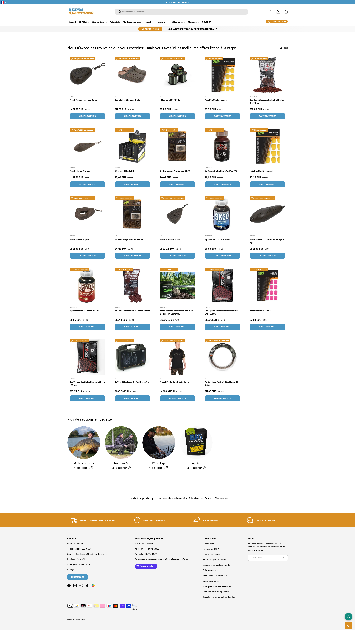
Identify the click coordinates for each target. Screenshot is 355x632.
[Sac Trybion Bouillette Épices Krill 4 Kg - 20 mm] (87, 357)
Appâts (196, 463)
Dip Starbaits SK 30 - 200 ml (217, 239)
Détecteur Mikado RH (124, 171)
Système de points (211, 581)
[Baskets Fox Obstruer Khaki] (132, 75)
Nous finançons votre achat (215, 575)
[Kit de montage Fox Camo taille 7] (132, 214)
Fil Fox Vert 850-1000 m (170, 100)
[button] (286, 12)
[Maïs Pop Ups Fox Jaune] (222, 75)
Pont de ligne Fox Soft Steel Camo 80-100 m (222, 383)
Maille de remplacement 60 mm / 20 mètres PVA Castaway (176, 312)
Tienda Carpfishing (79, 619)
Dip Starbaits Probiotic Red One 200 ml (222, 171)
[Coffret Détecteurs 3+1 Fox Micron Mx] (132, 357)
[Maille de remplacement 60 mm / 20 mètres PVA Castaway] (177, 285)
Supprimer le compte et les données (219, 597)
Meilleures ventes (83, 463)
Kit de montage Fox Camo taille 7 (129, 239)
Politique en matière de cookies (217, 586)
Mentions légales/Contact (214, 559)
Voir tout (284, 47)
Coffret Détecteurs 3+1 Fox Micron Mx (132, 382)
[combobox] (181, 12)
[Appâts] (196, 442)
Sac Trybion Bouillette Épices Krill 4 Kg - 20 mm (87, 383)
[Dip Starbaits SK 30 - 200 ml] (222, 214)
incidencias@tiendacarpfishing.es (91, 554)
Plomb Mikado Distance (80, 171)
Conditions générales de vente (216, 565)
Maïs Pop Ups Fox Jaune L (261, 171)
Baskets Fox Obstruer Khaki (127, 100)
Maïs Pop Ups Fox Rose (260, 310)
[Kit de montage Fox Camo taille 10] (177, 146)
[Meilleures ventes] (83, 442)
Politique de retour (211, 570)
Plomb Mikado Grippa (79, 239)
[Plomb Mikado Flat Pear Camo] (87, 75)
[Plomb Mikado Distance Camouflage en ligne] (267, 214)
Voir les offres (221, 498)
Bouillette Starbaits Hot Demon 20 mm (132, 310)
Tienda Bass (208, 543)
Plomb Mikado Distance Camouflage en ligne (267, 241)
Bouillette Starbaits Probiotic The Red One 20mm (267, 101)
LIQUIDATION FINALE (150, 29)
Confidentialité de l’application (216, 591)
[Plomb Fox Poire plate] (177, 214)
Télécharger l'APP (211, 549)
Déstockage (159, 463)
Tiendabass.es (77, 577)
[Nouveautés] (121, 442)
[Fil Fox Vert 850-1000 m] (177, 75)
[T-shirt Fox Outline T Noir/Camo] (177, 357)
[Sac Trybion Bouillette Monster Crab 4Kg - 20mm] (222, 285)
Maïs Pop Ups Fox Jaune (216, 100)
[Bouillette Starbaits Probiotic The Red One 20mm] (267, 75)
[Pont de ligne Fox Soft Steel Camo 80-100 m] (222, 357)
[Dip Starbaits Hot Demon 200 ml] (87, 285)
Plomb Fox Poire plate (170, 239)
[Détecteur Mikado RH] (132, 146)
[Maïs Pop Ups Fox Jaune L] (267, 146)
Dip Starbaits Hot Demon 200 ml (84, 310)
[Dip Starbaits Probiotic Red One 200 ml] (222, 146)
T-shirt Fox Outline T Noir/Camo (174, 382)
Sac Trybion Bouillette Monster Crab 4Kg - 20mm (221, 312)
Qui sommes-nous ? (211, 554)
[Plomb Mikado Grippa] (87, 214)
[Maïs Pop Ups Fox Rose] (267, 285)
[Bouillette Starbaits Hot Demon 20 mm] (132, 285)
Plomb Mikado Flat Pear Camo (83, 100)
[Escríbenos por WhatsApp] (348, 616)
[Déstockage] (158, 442)
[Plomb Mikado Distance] (87, 146)
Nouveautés (121, 463)
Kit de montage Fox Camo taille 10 (175, 171)
